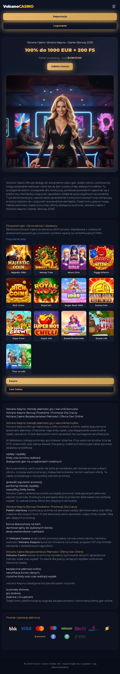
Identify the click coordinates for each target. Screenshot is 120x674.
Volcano (18, 6)
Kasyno (13, 381)
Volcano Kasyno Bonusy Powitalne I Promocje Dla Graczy (41, 412)
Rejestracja (60, 16)
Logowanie (60, 25)
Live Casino (15, 389)
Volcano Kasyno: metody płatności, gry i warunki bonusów (42, 409)
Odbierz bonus (60, 66)
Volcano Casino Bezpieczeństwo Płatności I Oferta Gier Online (44, 416)
